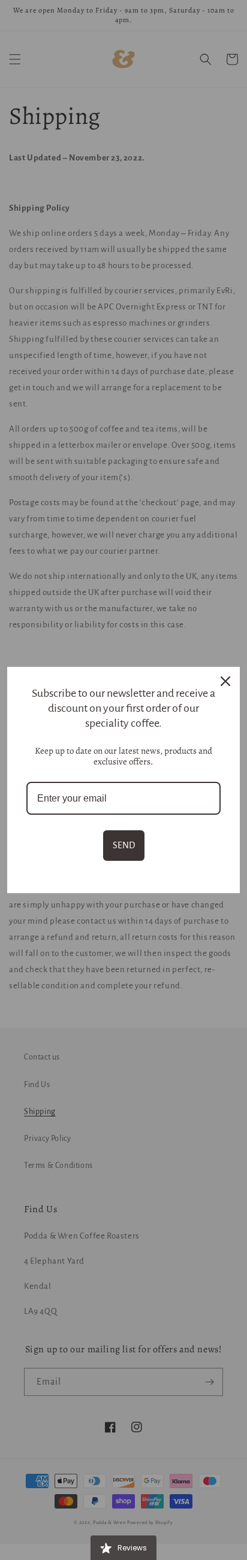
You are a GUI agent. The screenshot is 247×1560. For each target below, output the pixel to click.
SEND (124, 845)
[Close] (225, 681)
